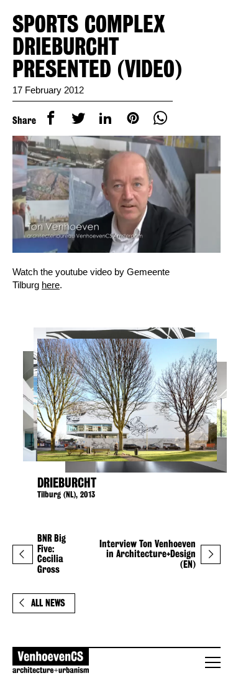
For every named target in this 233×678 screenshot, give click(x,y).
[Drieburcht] (116, 400)
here (51, 285)
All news (48, 603)
